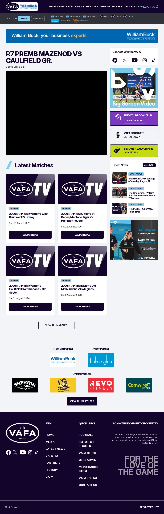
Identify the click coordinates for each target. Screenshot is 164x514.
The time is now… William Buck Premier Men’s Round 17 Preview (141, 196)
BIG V (49, 476)
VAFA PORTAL (88, 478)
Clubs (87, 6)
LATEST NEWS (55, 448)
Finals (63, 6)
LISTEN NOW (131, 137)
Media (53, 6)
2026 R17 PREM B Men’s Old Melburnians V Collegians (78, 287)
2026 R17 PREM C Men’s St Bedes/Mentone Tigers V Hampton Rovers (77, 217)
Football (74, 6)
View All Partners (82, 401)
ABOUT (111, 6)
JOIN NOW (130, 152)
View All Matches (56, 325)
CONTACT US (88, 485)
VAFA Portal (147, 6)
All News (148, 165)
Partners (100, 6)
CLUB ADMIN (87, 460)
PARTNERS (53, 462)
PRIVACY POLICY (149, 507)
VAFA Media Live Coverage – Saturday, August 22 (141, 180)
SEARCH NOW (134, 120)
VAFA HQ (52, 455)
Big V (134, 6)
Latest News (136, 174)
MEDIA (50, 442)
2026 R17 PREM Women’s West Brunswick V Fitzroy (28, 215)
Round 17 (14, 208)
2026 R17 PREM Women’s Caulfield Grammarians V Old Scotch (27, 289)
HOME (50, 434)
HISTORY (52, 469)
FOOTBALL (86, 434)
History (123, 6)
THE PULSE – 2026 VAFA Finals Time (140, 210)
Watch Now (30, 234)
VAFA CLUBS (87, 453)
